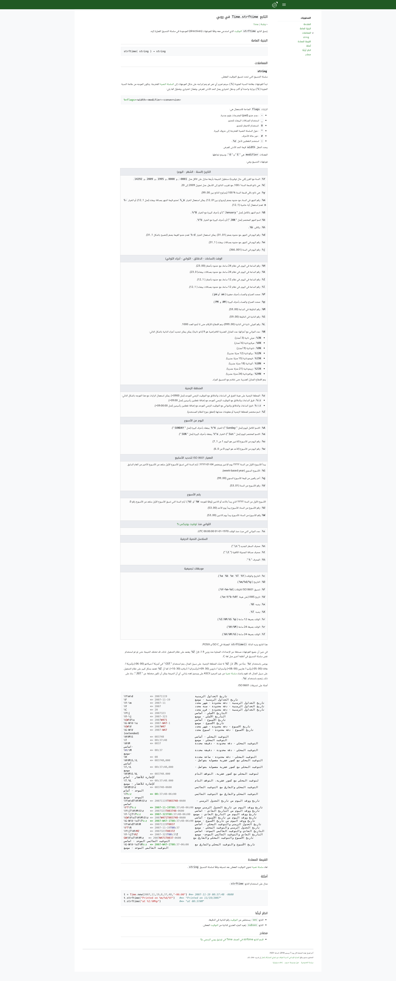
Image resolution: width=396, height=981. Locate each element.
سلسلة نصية (231, 673)
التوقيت (238, 31)
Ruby (263, 25)
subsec (252, 925)
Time (255, 25)
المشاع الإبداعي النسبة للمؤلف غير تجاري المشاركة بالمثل (280, 957)
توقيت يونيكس (188, 524)
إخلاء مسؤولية (278, 962)
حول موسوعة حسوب (291, 962)
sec (255, 919)
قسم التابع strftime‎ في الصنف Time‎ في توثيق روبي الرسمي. (233, 939)
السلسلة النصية (167, 84)
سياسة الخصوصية (307, 962)
